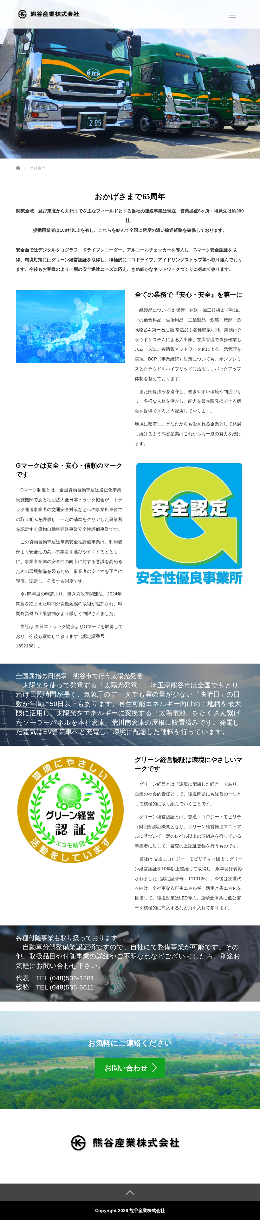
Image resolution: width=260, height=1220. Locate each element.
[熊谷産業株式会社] (51, 13)
